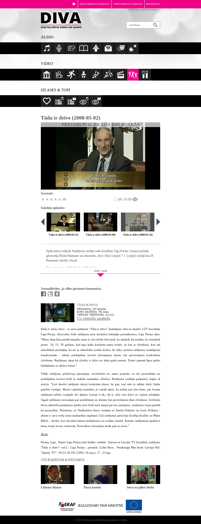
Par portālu (153, 4)
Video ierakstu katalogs (127, 4)
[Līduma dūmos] (57, 474)
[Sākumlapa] (74, 3)
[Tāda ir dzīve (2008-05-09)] (100, 222)
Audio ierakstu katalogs (94, 4)
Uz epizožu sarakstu (93, 318)
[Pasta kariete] (100, 474)
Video (47, 63)
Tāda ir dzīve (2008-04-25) (63, 234)
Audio (47, 37)
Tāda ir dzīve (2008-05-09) (100, 234)
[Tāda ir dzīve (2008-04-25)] (63, 222)
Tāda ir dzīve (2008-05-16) (138, 234)
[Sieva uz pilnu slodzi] (143, 474)
